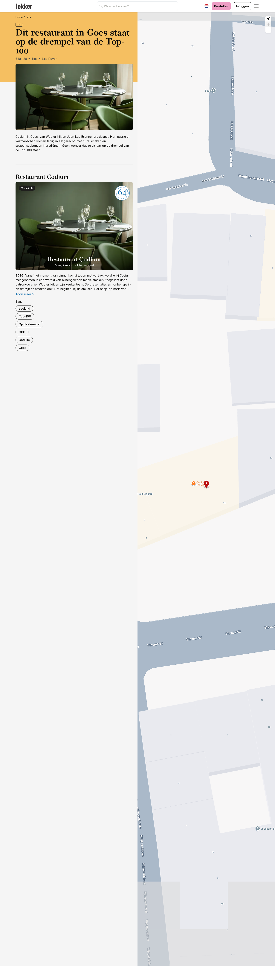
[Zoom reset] (268, 19)
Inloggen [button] (242, 6)
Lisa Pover (49, 59)
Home (19, 17)
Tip (19, 24)
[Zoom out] (268, 30)
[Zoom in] (268, 24)
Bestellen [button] (221, 6)
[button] (256, 6)
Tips (28, 17)
